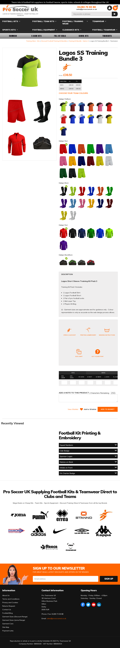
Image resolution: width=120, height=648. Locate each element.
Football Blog (7, 613)
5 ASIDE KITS (36, 35)
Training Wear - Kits (33, 41)
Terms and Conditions (10, 599)
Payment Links (7, 631)
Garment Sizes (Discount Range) (14, 617)
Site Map (5, 627)
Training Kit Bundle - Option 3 (79, 41)
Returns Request (8, 606)
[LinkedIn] (99, 604)
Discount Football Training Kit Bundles (54, 41)
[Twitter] (88, 604)
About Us (5, 595)
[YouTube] (94, 604)
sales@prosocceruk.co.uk (86, 9)
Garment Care (7, 624)
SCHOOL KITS (83, 35)
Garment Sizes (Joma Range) (13, 620)
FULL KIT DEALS (60, 35)
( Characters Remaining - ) (87, 393)
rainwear (13, 35)
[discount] (66, 67)
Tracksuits (107, 35)
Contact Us (6, 609)
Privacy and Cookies (10, 602)
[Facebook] (83, 604)
